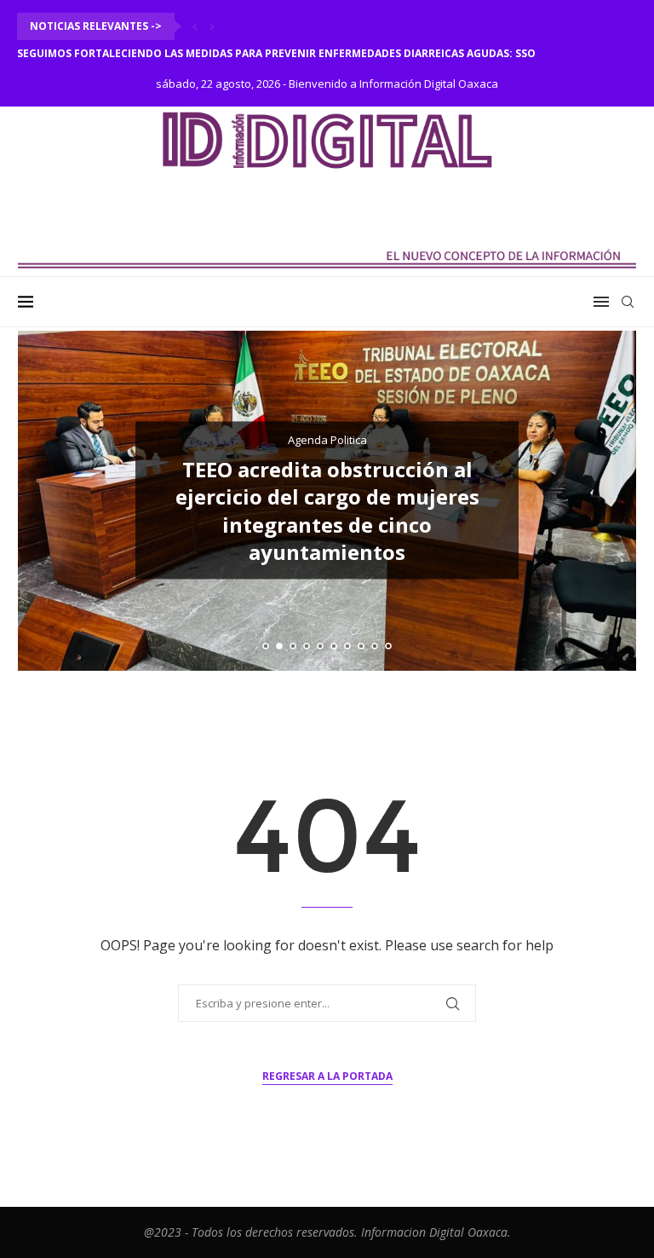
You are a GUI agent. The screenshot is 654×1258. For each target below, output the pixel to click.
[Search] (627, 301)
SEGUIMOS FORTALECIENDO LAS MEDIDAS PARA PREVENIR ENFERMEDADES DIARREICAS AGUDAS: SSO (276, 53)
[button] (195, 26)
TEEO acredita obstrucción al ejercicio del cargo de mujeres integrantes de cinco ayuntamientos (327, 510)
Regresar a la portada (327, 1076)
